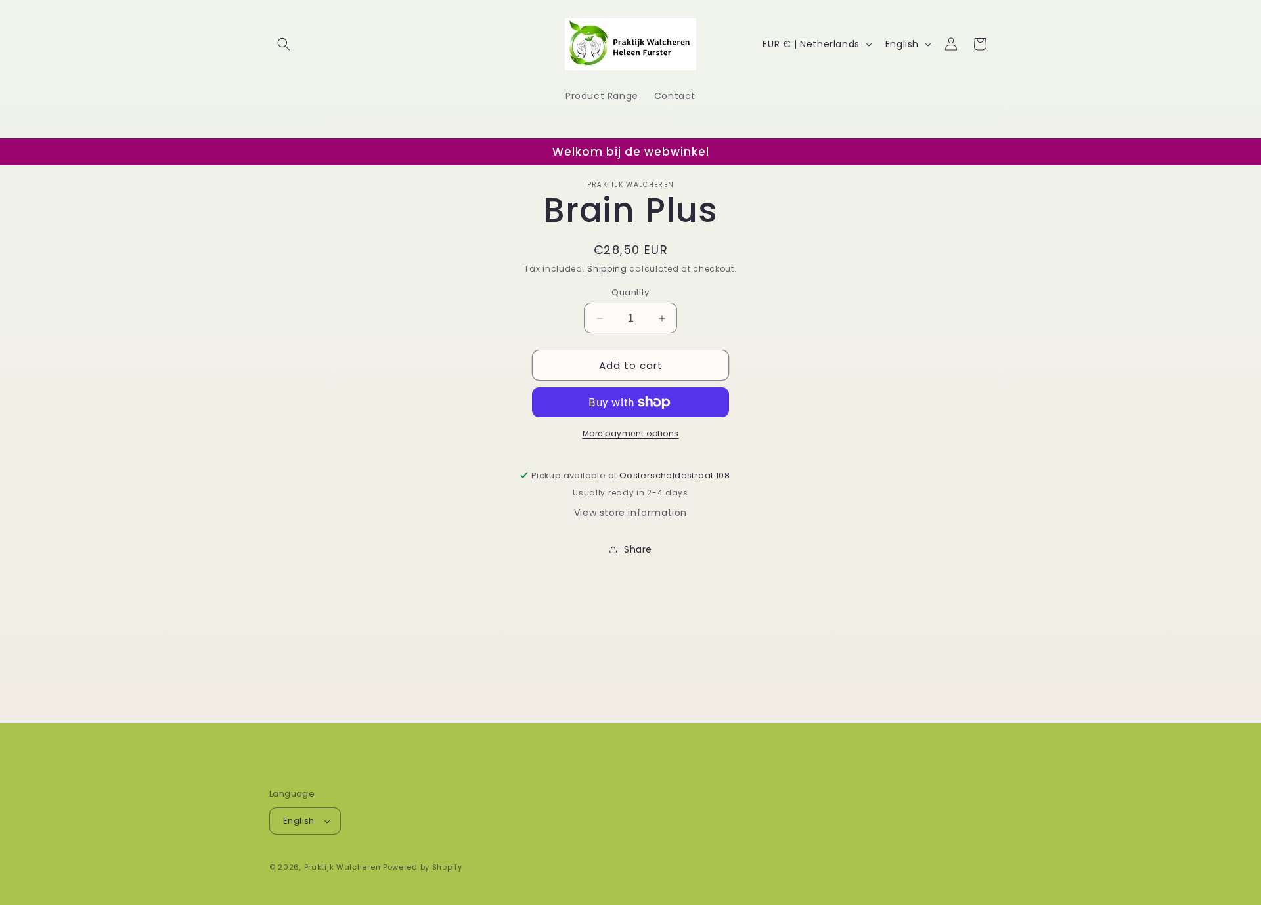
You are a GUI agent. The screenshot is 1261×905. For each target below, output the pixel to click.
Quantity (630, 292)
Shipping (607, 268)
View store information (630, 512)
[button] (283, 44)
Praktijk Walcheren (342, 867)
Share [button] (638, 549)
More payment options (631, 433)
